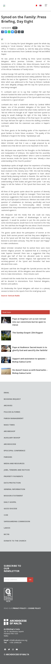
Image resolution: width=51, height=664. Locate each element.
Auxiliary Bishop (12, 437)
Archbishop (9, 431)
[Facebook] (5, 649)
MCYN (6, 534)
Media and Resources (14, 463)
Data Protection (12, 483)
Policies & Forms (12, 412)
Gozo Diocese (10, 508)
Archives (8, 405)
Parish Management (13, 418)
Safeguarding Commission (17, 521)
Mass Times (9, 425)
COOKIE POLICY (34, 608)
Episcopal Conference (14, 450)
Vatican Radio (10, 295)
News (14, 28)
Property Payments (13, 476)
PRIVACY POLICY (19, 608)
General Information (14, 489)
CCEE (6, 515)
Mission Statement (13, 495)
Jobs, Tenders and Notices (17, 470)
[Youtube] (17, 649)
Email (6, 392)
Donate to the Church (15, 540)
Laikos (7, 528)
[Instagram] (13, 649)
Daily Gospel (10, 502)
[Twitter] (9, 649)
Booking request (12, 399)
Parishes (8, 457)
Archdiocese (10, 444)
